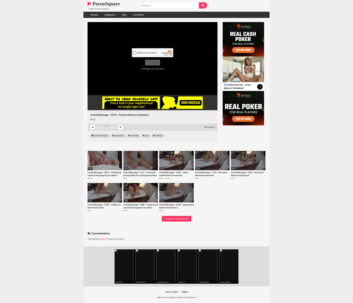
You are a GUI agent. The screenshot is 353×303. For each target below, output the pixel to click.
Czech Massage (101, 135)
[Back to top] (343, 294)
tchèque (159, 135)
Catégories (110, 15)
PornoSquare (105, 3)
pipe (147, 135)
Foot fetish (138, 15)
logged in (103, 239)
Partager (211, 127)
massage (134, 135)
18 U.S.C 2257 (171, 292)
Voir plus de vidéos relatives (176, 219)
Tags (124, 15)
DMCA (185, 292)
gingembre (119, 135)
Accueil (94, 15)
